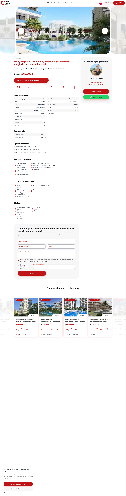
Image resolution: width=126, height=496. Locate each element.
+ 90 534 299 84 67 (96, 82)
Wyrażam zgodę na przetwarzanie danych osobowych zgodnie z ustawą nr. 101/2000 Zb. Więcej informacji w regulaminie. (46, 260)
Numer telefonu (23, 246)
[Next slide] (105, 31)
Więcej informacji (8, 492)
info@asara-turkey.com (71, 3)
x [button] (31, 468)
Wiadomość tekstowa (25, 252)
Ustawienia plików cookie (18, 489)
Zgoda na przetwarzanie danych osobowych (37, 261)
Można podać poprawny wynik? (38, 264)
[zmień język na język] (100, 3)
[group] (26, 317)
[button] (18, 484)
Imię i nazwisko (23, 241)
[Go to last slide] (21, 31)
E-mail (50, 246)
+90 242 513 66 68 (53, 3)
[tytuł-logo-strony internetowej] (9, 3)
